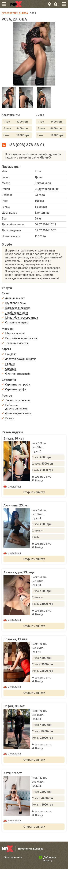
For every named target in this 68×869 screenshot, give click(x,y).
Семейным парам (16, 322)
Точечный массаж (17, 343)
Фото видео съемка (18, 413)
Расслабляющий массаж (21, 338)
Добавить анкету (49, 859)
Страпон (10, 368)
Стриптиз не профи (17, 384)
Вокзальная (43, 183)
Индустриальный (46, 189)
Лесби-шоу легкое (17, 400)
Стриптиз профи (15, 389)
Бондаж (10, 354)
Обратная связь (12, 857)
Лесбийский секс (16, 312)
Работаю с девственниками (16, 407)
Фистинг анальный (17, 373)
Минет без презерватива (21, 317)
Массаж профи (15, 333)
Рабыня (10, 364)
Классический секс (17, 308)
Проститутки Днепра (15, 13)
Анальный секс (15, 298)
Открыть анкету (34, 492)
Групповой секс (15, 303)
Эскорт (9, 418)
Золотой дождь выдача (20, 359)
